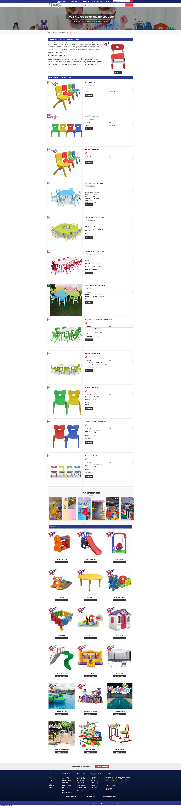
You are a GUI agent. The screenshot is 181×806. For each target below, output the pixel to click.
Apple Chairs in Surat (91, 456)
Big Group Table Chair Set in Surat (95, 217)
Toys (77, 5)
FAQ (49, 782)
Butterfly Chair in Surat (92, 116)
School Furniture (104, 5)
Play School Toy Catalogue (97, 1)
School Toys (80, 790)
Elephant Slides (95, 777)
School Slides (95, 782)
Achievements (121, 5)
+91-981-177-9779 (64, 1)
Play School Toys (66, 777)
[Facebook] (84, 1)
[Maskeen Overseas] (55, 4)
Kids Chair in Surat (90, 82)
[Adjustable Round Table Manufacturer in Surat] (66, 198)
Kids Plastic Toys (81, 784)
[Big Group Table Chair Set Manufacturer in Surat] (66, 232)
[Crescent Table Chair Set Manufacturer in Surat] (66, 266)
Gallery (50, 780)
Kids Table (65, 784)
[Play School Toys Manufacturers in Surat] (62, 544)
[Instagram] (55, 508)
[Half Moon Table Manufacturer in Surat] (66, 368)
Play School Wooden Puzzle (83, 789)
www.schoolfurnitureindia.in (109, 796)
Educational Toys (81, 785)
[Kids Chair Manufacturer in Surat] (66, 97)
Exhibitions (112, 5)
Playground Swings (67, 780)
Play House (65, 790)
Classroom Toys (80, 780)
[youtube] (86, 1)
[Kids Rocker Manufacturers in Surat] (62, 582)
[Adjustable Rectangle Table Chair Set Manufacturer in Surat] (66, 334)
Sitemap (50, 787)
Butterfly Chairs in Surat (92, 387)
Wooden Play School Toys (83, 778)
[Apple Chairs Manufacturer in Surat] (66, 470)
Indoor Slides (94, 787)
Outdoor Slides (95, 780)
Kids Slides (94, 778)
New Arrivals (129, 5)
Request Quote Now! (102, 766)
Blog (49, 784)
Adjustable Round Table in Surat (94, 183)
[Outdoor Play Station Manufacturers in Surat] (62, 658)
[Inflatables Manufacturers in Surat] (90, 658)
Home (49, 32)
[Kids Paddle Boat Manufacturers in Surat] (62, 696)
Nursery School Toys (81, 782)
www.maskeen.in (91, 796)
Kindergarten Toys (81, 787)
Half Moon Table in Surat (92, 353)
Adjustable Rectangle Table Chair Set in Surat (98, 319)
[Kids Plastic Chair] (118, 56)
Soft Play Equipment (85, 5)
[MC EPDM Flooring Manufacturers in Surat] (119, 696)
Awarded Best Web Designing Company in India (116, 803)
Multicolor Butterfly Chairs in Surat (95, 422)
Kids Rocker (65, 782)
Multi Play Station (67, 789)
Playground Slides (67, 778)
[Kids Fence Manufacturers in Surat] (62, 620)
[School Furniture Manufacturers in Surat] (119, 734)
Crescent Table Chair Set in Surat (94, 251)
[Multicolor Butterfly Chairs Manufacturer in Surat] (66, 436)
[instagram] (88, 1)
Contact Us (51, 785)
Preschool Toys (80, 777)
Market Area (51, 789)
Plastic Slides (95, 785)
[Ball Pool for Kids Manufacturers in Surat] (119, 582)
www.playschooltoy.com (71, 796)
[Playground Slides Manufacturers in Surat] (90, 544)
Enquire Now (89, 95)
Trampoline (95, 5)
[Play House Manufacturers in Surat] (119, 620)
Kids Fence (65, 787)
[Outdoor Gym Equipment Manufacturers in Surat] (62, 734)
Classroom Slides (95, 784)
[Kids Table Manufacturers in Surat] (90, 582)
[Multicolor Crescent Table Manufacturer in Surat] (66, 300)
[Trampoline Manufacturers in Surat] (119, 658)
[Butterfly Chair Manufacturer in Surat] (66, 130)
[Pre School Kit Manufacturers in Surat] (90, 734)
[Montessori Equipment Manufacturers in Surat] (90, 696)
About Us (108, 1)
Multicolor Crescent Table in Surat (95, 285)
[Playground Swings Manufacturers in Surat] (119, 544)
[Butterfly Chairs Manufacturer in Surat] (66, 402)
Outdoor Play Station (67, 792)
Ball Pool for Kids (67, 785)
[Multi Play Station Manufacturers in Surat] (90, 620)
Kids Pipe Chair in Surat (92, 149)
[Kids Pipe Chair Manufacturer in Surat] (66, 164)
